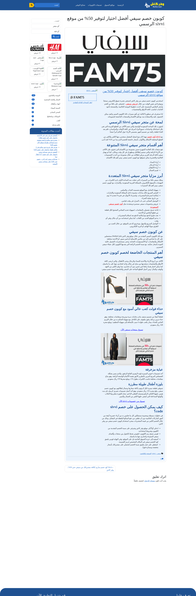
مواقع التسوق (109, 5)
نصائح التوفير (80, 5)
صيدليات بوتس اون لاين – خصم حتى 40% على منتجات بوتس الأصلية (47, 161)
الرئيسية (120, 5)
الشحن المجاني (46, 112)
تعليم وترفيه (46, 125)
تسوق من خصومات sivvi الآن (132, 401)
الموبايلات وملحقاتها (46, 116)
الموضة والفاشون (145, 453)
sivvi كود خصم (153, 136)
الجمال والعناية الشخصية (46, 100)
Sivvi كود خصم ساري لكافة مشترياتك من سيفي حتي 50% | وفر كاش (91, 468)
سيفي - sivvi (156, 453)
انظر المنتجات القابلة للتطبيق (82, 102)
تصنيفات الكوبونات (95, 5)
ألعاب (46, 121)
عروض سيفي (132, 104)
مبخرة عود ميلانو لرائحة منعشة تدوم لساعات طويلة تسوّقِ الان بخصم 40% (47, 142)
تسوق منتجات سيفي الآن (132, 329)
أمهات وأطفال (46, 104)
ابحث (57, 37)
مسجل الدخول (149, 481)
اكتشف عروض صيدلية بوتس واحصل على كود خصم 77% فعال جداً (46, 154)
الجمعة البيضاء (46, 108)
